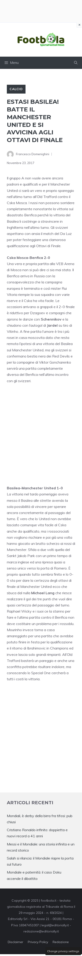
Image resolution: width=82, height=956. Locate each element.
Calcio (16, 89)
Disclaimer (15, 942)
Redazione (61, 942)
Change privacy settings (63, 951)
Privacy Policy (38, 942)
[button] (75, 63)
